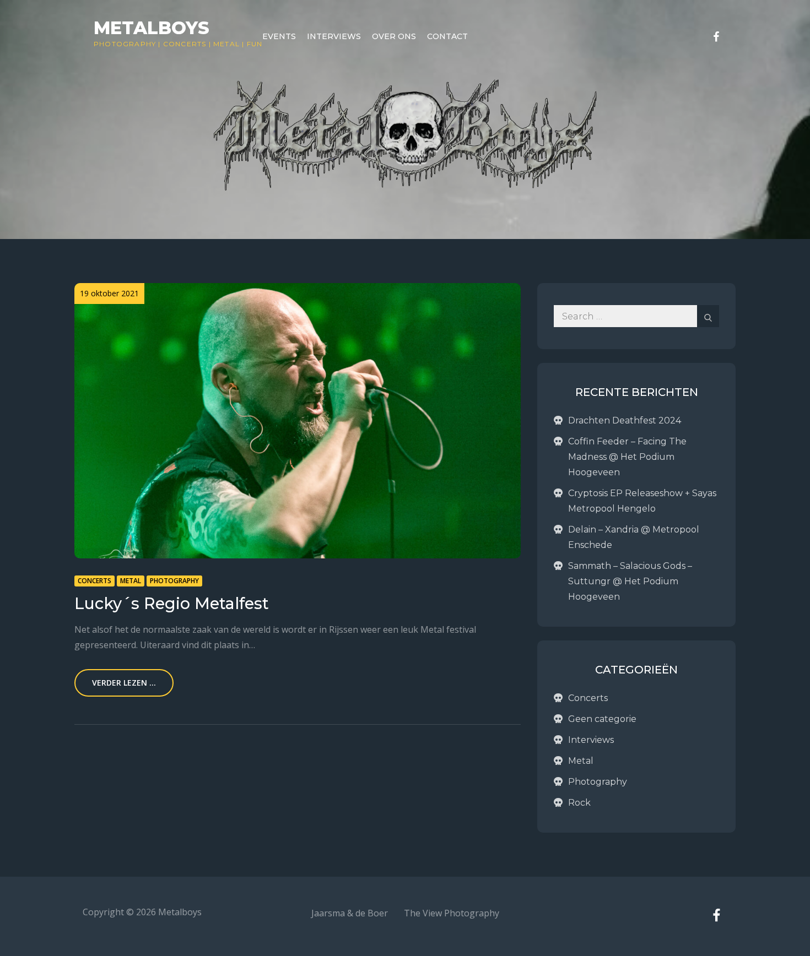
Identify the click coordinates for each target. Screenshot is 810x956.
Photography (125, 44)
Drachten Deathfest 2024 (624, 420)
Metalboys (151, 28)
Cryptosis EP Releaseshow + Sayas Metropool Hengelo (642, 501)
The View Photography (451, 913)
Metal (226, 44)
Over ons (394, 36)
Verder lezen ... (124, 682)
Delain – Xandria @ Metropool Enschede (633, 537)
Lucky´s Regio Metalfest (171, 603)
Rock (579, 802)
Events (279, 36)
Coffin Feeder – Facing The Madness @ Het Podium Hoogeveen (627, 456)
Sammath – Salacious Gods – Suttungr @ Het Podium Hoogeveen (630, 581)
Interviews (334, 36)
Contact (447, 36)
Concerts (185, 44)
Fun (255, 44)
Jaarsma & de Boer (349, 913)
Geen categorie (602, 719)
